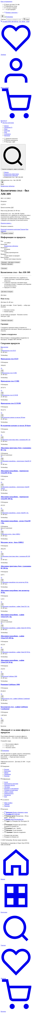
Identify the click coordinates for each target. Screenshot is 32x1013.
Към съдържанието (6, 1)
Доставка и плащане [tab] (14, 262)
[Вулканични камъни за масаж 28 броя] (16, 417)
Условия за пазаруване (11, 790)
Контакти (5, 809)
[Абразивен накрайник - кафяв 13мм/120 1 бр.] (16, 606)
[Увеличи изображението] (2, 182)
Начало (6, 172)
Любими (7, 804)
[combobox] (14, 19)
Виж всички (4, 347)
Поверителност (9, 793)
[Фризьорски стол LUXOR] (16, 395)
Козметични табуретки (11, 175)
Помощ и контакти (12, 12)
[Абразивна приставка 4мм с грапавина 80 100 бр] (16, 557)
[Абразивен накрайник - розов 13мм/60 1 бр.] (16, 513)
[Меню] (2, 16)
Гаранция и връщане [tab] (6, 264)
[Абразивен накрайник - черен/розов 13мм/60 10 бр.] (16, 462)
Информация (6, 779)
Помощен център (9, 785)
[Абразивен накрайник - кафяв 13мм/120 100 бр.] (16, 628)
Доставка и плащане (7, 291)
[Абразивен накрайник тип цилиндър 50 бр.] (16, 582)
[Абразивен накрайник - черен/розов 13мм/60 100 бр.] (16, 487)
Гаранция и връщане (6, 320)
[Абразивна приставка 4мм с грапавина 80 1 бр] (16, 439)
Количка (6, 776)
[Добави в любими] (2, 371)
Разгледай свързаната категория (10, 229)
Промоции (7, 774)
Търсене (3, 19)
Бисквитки (7, 795)
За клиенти (5, 799)
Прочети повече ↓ (6, 223)
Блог (5, 796)
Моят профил (8, 803)
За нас (6, 782)
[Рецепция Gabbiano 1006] (16, 676)
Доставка (7, 787)
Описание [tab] (4, 262)
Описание (4, 268)
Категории (7, 771)
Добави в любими (8, 233)
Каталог (6, 769)
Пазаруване (5, 766)
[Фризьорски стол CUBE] (16, 373)
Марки (6, 772)
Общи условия (8, 792)
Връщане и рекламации (11, 788)
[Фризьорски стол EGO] (16, 350)
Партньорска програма (11, 783)
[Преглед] (1, 369)
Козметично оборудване (11, 174)
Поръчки (7, 806)
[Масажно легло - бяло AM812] (16, 534)
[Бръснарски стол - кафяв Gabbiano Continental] (16, 698)
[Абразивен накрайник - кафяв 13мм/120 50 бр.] (16, 652)
